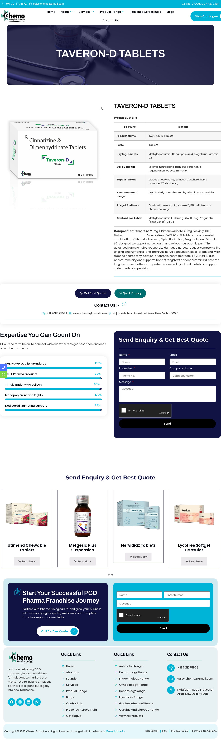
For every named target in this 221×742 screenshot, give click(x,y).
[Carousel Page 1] (109, 575)
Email (173, 355)
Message (125, 382)
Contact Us (111, 20)
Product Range (110, 12)
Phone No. (126, 368)
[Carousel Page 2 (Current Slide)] (112, 575)
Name (123, 355)
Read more (28, 561)
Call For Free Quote (54, 631)
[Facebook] (11, 702)
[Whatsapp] (37, 702)
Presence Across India (146, 12)
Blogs (170, 12)
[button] (101, 108)
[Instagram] (20, 702)
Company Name (181, 368)
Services (84, 12)
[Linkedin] (28, 702)
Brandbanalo (115, 731)
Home (51, 12)
